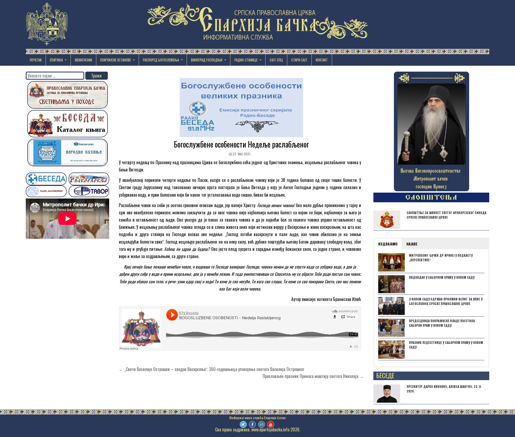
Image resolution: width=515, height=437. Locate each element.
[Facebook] (252, 424)
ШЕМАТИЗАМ (83, 60)
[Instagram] (261, 424)
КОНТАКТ (322, 60)
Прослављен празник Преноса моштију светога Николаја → (313, 376)
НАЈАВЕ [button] (411, 244)
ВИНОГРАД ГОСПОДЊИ (206, 60)
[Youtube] (270, 424)
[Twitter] (243, 424)
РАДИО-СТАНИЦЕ (246, 60)
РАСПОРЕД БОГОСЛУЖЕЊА (161, 60)
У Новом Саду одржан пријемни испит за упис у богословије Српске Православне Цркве (446, 301)
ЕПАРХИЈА (56, 60)
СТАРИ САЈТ (299, 60)
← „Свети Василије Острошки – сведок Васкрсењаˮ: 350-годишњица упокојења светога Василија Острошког (211, 369)
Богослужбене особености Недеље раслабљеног (241, 144)
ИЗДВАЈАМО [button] (388, 244)
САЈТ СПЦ (276, 60)
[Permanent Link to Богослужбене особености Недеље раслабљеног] (241, 107)
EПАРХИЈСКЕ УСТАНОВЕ (115, 60)
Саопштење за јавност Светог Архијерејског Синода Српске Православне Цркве (446, 215)
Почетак (36, 60)
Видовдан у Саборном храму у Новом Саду (441, 277)
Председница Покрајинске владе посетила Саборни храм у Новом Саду (442, 323)
